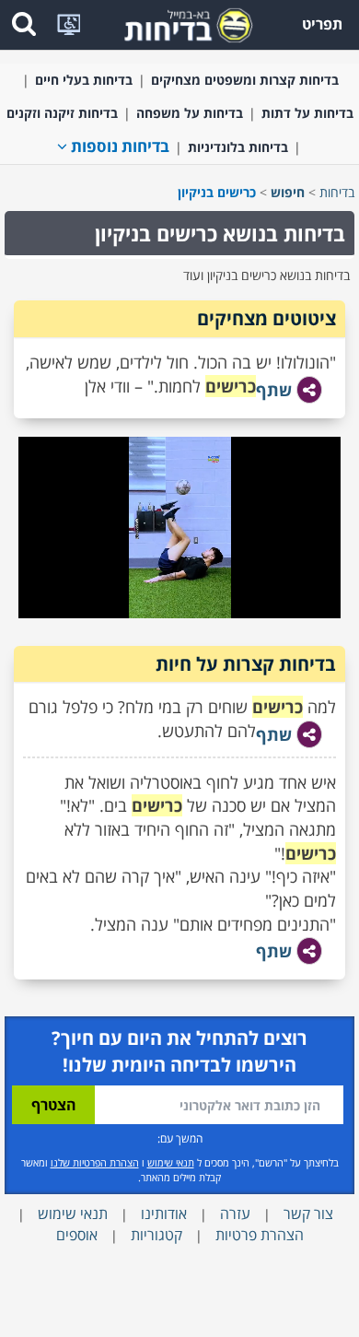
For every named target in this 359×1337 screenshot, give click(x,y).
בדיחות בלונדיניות (238, 147)
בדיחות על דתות (307, 113)
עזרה (235, 1213)
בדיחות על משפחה (189, 113)
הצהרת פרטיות (259, 1235)
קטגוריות (156, 1235)
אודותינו (164, 1213)
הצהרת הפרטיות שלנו (95, 1162)
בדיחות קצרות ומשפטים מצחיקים (245, 79)
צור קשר (308, 1213)
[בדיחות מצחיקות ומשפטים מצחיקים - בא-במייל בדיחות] (182, 23)
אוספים (77, 1235)
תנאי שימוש (170, 1162)
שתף (274, 390)
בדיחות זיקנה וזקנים (62, 113)
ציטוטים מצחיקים (266, 318)
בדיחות (336, 192)
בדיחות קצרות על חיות (246, 663)
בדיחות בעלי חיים (84, 79)
